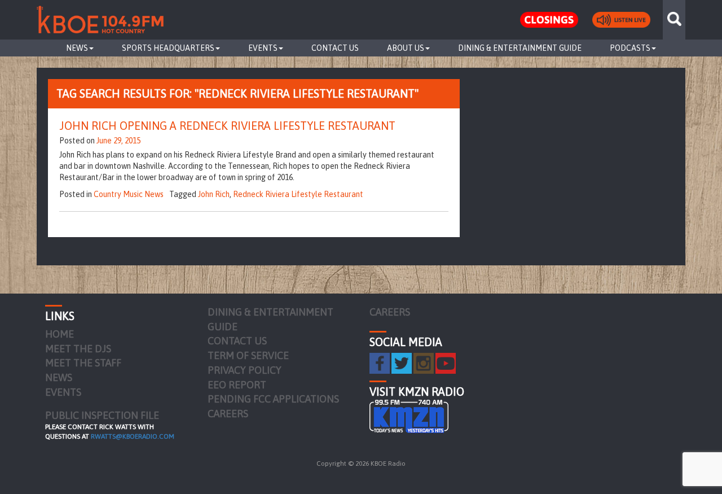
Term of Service (248, 355)
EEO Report (237, 385)
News (77, 48)
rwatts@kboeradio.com (132, 436)
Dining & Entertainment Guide (520, 48)
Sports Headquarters (168, 48)
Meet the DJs (78, 349)
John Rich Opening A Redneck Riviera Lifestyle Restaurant (227, 125)
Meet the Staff (83, 363)
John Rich (214, 194)
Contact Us (335, 48)
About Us (405, 48)
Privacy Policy (244, 370)
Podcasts (630, 48)
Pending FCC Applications (273, 399)
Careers (228, 413)
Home (59, 334)
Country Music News (129, 194)
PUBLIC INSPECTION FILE (102, 415)
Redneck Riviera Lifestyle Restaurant (298, 194)
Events (263, 48)
